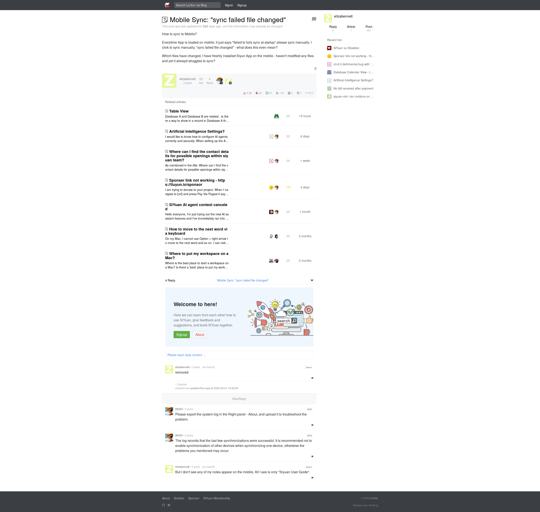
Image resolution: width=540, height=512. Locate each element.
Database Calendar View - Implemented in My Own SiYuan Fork (354, 72)
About (199, 334)
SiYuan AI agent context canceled (196, 207)
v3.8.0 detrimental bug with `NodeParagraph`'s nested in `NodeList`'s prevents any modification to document (354, 64)
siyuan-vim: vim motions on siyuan (354, 96)
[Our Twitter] (168, 505)
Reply (333, 28)
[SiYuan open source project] (163, 505)
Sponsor (193, 498)
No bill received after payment (353, 88)
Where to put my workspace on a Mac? (196, 255)
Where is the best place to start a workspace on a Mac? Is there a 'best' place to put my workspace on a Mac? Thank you (197, 265)
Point (369, 28)
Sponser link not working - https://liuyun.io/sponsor (195, 182)
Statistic (179, 498)
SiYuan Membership (216, 498)
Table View (179, 111)
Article (351, 28)
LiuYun (374, 498)
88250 (179, 409)
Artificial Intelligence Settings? (197, 131)
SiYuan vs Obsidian (346, 48)
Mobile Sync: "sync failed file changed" (243, 280)
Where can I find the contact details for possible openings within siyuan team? (197, 156)
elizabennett (182, 367)
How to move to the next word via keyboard (196, 231)
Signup (181, 334)
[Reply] (314, 19)
